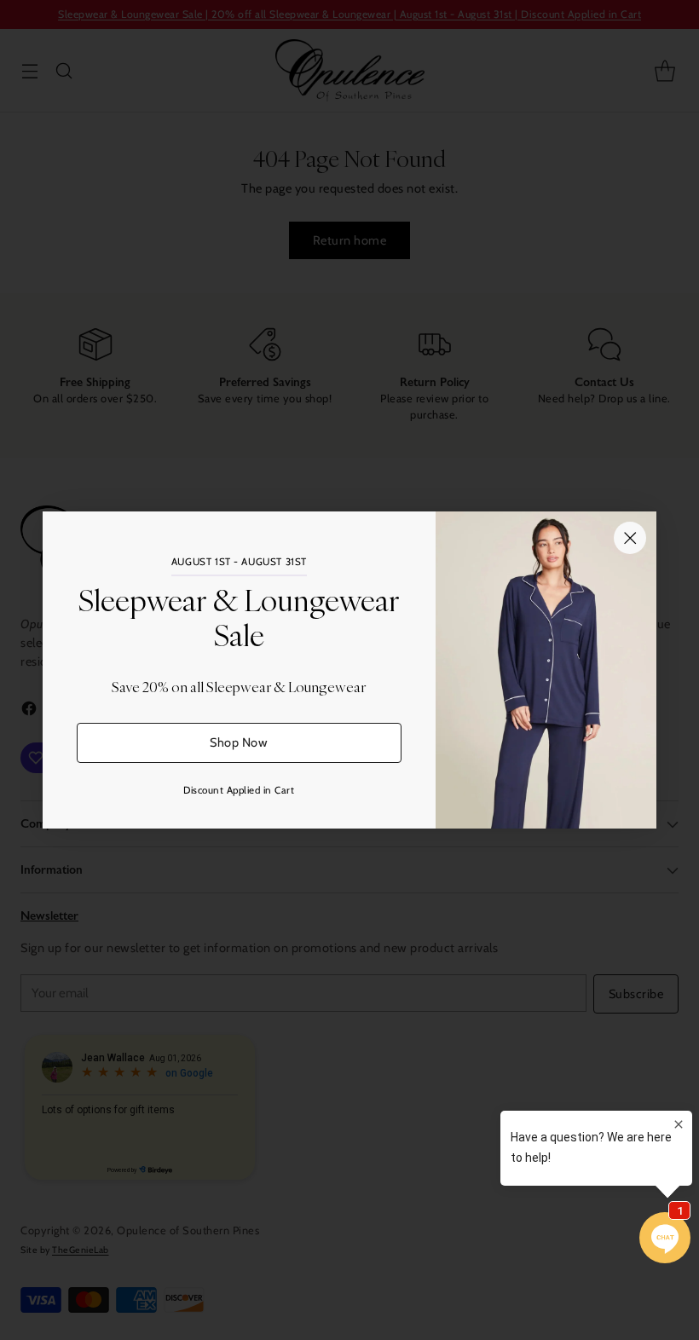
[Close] (630, 538)
